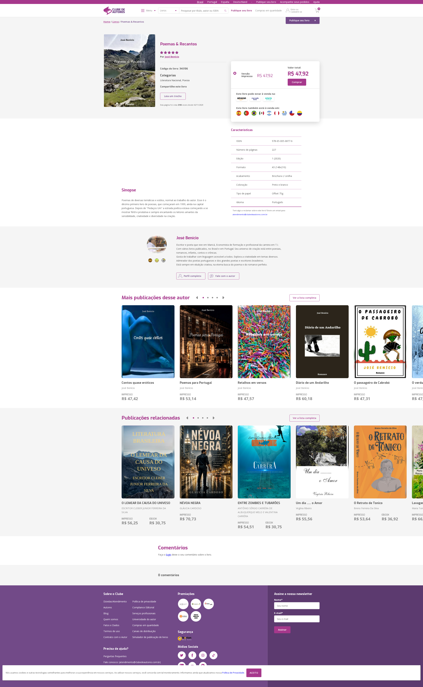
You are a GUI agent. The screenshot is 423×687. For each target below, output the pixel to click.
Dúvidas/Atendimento (115, 601)
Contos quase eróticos (138, 383)
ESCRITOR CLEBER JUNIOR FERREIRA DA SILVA (144, 510)
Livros (115, 21)
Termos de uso (111, 631)
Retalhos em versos (252, 383)
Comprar (297, 82)
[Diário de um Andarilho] (322, 341)
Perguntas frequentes (115, 656)
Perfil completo (192, 276)
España (225, 1)
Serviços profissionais (143, 613)
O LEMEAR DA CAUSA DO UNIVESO (146, 503)
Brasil (200, 1)
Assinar (282, 629)
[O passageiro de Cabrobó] (380, 341)
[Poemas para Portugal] (206, 341)
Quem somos (110, 619)
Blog (105, 613)
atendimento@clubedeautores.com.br (250, 214)
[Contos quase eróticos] (148, 341)
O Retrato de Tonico (368, 503)
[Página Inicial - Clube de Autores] (114, 11)
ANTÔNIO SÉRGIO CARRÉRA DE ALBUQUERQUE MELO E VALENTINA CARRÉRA (258, 512)
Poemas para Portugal (196, 383)
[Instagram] (203, 655)
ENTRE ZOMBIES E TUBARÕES (259, 503)
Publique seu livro (266, 1)
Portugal (212, 1)
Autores (107, 607)
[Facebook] (192, 655)
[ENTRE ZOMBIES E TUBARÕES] (264, 461)
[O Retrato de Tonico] (380, 461)
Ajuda (316, 1)
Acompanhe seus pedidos (294, 1)
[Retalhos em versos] (264, 341)
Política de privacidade (144, 601)
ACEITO (254, 672)
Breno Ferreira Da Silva (366, 508)
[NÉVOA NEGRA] (206, 461)
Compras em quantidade (268, 10)
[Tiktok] (213, 655)
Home (106, 21)
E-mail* (278, 613)
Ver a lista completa (304, 297)
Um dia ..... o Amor (309, 503)
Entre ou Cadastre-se (296, 10)
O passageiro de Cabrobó (372, 383)
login (168, 554)
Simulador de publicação (150, 637)
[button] (197, 297)
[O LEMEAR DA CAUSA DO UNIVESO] (148, 461)
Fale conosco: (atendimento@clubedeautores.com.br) (132, 662)
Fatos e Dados (111, 625)
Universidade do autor (144, 619)
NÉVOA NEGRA (190, 503)
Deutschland (240, 1)
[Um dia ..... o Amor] (322, 461)
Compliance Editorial (143, 607)
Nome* (278, 600)
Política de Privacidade (233, 672)
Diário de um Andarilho (312, 383)
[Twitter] (182, 655)
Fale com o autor (225, 276)
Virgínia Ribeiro (304, 508)
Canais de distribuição (144, 631)
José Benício (172, 56)
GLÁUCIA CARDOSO (190, 508)
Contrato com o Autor (115, 637)
